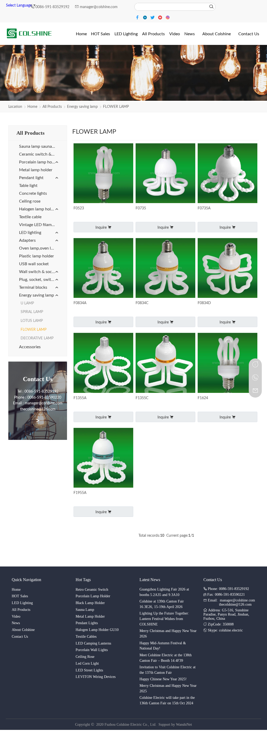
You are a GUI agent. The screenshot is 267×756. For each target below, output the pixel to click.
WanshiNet (184, 725)
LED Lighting (22, 603)
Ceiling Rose (85, 657)
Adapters (27, 240)
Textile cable (30, 217)
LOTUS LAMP (32, 321)
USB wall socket (34, 264)
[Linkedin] (145, 17)
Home (32, 107)
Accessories (30, 347)
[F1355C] (165, 363)
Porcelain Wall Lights (92, 650)
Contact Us (20, 637)
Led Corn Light (87, 663)
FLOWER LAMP (116, 107)
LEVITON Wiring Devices (96, 677)
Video (16, 616)
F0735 (141, 208)
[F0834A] (103, 268)
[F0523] (103, 173)
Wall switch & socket (38, 272)
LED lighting (30, 233)
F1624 (203, 398)
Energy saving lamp (82, 107)
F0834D (204, 303)
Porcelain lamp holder (39, 162)
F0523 (79, 208)
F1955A (80, 493)
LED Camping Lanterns (93, 643)
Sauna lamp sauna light (39, 146)
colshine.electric (231, 630)
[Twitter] (153, 17)
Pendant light (31, 178)
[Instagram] (168, 17)
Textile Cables (86, 637)
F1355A (80, 398)
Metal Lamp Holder (90, 616)
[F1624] (227, 363)
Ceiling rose (29, 201)
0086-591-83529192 (52, 7)
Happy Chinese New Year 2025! (163, 679)
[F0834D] (227, 268)
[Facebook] (138, 17)
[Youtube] (161, 17)
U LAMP (27, 303)
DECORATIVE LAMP (37, 338)
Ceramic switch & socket (39, 154)
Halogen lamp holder (38, 209)
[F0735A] (227, 173)
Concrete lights (33, 193)
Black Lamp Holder (90, 603)
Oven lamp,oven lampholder (39, 248)
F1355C (142, 398)
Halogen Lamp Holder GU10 (97, 630)
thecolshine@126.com (235, 604)
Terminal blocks (33, 287)
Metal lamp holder (35, 170)
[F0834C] (165, 268)
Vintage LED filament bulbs (39, 225)
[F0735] (165, 173)
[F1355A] (103, 363)
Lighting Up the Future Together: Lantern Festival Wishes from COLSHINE (164, 618)
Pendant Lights (87, 623)
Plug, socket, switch (37, 279)
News (16, 623)
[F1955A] (103, 458)
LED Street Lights (89, 670)
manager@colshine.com (99, 7)
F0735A (204, 208)
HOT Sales (20, 596)
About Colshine (23, 630)
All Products (52, 107)
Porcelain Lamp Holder (93, 596)
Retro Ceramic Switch (92, 590)
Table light (28, 186)
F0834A (80, 303)
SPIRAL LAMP (32, 312)
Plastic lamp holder (36, 256)
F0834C (142, 303)
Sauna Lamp (85, 610)
